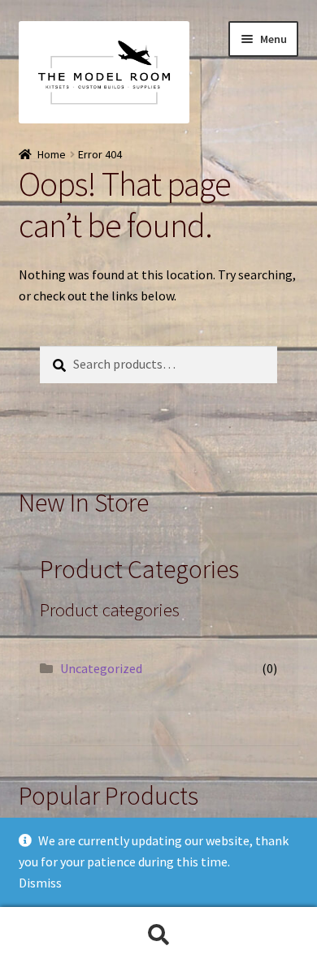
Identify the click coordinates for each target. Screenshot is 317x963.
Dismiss (40, 882)
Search (158, 935)
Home (51, 154)
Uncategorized (101, 668)
